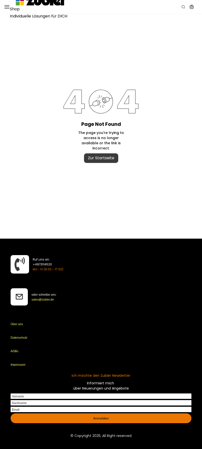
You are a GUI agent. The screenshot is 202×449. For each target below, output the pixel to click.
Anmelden (101, 418)
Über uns (17, 324)
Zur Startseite (101, 158)
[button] (191, 6)
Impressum (18, 364)
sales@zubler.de (43, 299)
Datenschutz (19, 337)
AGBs (14, 351)
